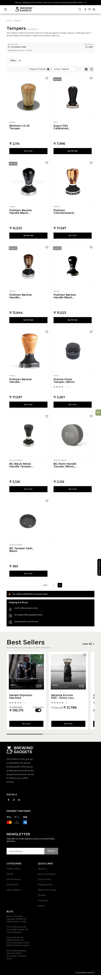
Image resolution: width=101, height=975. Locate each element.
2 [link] (59, 585)
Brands (41, 905)
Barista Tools (12, 884)
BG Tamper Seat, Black (21, 549)
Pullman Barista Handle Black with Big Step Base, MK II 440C (65, 296)
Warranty (42, 895)
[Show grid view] (86, 69)
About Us (42, 869)
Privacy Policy (44, 879)
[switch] (49, 69)
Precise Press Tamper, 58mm (64, 380)
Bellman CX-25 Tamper (19, 127)
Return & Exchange (47, 890)
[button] (5, 9)
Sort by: (57, 69)
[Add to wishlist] (47, 78)
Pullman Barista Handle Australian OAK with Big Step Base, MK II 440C (21, 380)
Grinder (10, 874)
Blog (10, 911)
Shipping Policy (45, 884)
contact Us (43, 900)
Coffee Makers (13, 869)
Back (45, 585)
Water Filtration (14, 890)
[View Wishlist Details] (89, 9)
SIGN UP (51, 851)
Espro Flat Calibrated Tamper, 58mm (64, 127)
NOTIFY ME (72, 151)
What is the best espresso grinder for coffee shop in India (17, 919)
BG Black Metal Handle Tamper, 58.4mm (20, 465)
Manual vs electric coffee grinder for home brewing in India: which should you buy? (18, 941)
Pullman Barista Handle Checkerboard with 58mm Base (21, 296)
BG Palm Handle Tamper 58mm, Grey (65, 465)
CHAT (90, 46)
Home (9, 21)
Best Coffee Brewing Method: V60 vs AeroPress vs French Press (16, 954)
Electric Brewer (14, 879)
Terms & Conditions (47, 874)
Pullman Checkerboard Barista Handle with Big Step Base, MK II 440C (65, 211)
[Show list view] (91, 69)
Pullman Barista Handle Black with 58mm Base (21, 211)
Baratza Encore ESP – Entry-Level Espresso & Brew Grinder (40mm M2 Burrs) (63, 696)
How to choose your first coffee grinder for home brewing (17, 929)
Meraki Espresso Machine (20, 696)
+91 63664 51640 (18, 46)
